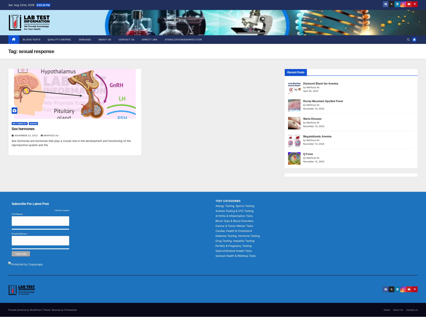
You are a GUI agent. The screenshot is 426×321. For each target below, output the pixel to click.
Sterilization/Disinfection (183, 39)
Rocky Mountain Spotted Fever (323, 101)
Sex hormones (23, 129)
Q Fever (308, 154)
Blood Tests (31, 39)
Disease (33, 124)
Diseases (85, 39)
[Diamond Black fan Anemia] (294, 88)
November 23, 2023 (26, 135)
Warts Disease (312, 118)
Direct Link (150, 39)
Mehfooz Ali (51, 135)
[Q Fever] (294, 158)
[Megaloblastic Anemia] (294, 141)
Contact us (126, 39)
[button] (408, 39)
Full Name (18, 214)
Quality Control (60, 39)
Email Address (20, 233)
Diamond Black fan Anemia (320, 83)
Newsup (56, 310)
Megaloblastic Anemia (317, 136)
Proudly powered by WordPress (25, 310)
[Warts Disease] (294, 123)
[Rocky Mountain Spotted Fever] (294, 105)
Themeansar (70, 310)
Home (387, 310)
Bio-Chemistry (20, 124)
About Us (104, 39)
